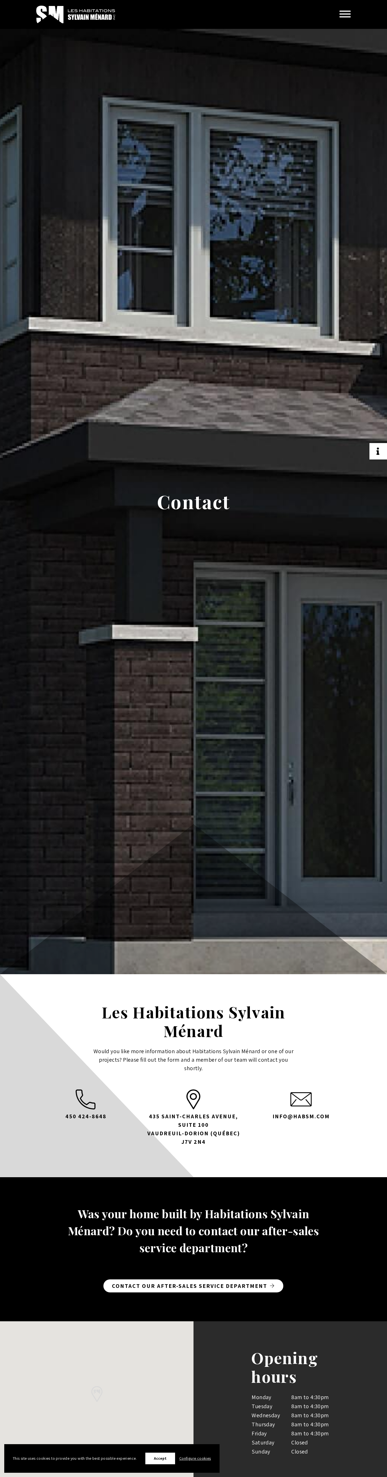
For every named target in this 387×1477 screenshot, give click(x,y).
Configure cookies (195, 1458)
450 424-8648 (86, 1116)
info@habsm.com (301, 1116)
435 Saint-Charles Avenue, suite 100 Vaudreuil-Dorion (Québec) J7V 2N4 (193, 1129)
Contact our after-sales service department (189, 1286)
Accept (160, 1458)
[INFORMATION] (378, 451)
